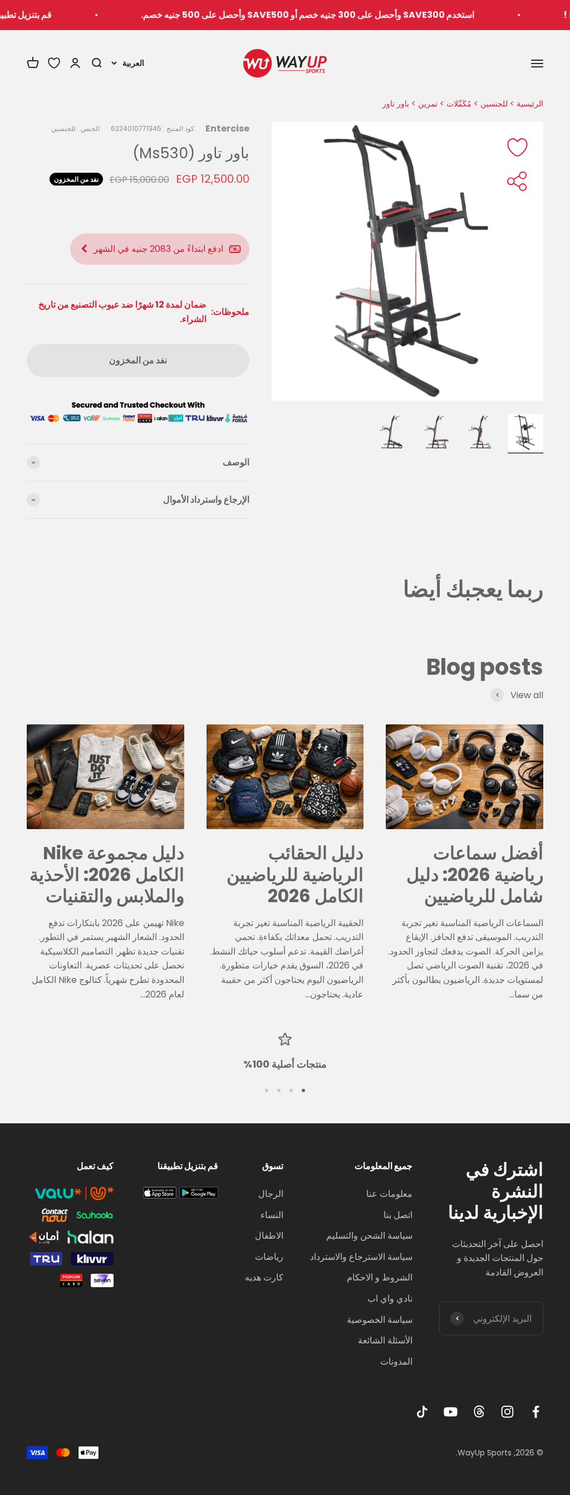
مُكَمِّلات (458, 103)
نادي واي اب (389, 1298)
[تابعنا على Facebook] (535, 1411)
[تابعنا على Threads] (479, 1411)
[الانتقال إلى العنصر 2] (481, 434)
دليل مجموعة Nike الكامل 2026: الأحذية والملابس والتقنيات (107, 874)
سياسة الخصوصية (379, 1319)
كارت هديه (264, 1277)
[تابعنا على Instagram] (507, 1411)
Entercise (227, 128)
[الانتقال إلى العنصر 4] (392, 434)
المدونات (396, 1361)
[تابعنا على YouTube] (450, 1411)
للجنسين (494, 103)
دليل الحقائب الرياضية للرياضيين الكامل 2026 (295, 874)
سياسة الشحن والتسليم (369, 1235)
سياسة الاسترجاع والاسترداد (361, 1256)
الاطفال (269, 1235)
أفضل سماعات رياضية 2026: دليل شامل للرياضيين (474, 874)
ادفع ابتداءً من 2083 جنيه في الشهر (158, 248)
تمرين (428, 103)
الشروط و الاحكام (379, 1277)
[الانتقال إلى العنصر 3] (436, 434)
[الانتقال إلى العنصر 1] (525, 434)
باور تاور (395, 103)
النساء (272, 1215)
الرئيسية (530, 103)
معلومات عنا (389, 1193)
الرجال (270, 1193)
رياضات (269, 1256)
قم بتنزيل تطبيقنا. (41, 14)
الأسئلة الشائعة (385, 1340)
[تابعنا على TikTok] (422, 1411)
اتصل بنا (398, 1215)
